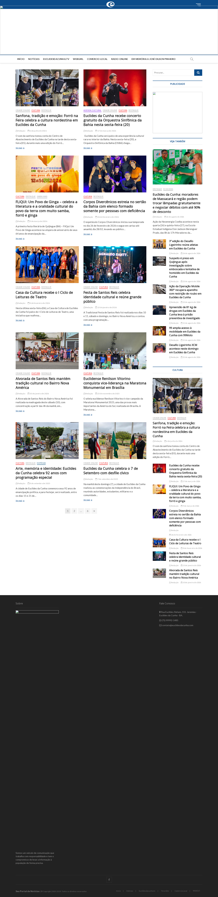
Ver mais (23, 148)
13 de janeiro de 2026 (107, 307)
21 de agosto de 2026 (191, 323)
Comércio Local (181, 891)
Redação (21, 131)
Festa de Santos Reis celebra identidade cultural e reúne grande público (112, 297)
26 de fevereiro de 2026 (108, 217)
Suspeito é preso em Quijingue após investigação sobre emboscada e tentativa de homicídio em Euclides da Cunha (184, 267)
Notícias (33, 59)
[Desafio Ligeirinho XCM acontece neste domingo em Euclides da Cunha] (159, 348)
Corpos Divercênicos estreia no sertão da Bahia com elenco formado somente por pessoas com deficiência (114, 206)
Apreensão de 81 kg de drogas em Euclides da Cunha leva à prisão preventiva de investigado (184, 312)
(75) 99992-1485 (169, 620)
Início (21, 59)
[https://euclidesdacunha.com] (111, 1)
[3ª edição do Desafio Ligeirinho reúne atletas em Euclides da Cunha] (159, 244)
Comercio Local (97, 59)
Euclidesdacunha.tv (147, 891)
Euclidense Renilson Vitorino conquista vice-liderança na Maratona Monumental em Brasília (114, 383)
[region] (177, 112)
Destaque (46, 110)
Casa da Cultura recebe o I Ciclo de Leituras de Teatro (44, 294)
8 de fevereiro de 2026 (39, 303)
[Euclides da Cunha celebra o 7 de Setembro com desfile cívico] (115, 440)
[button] (109, 30)
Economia (168, 189)
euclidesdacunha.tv (56, 59)
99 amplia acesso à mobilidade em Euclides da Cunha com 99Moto (184, 331)
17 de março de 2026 (106, 131)
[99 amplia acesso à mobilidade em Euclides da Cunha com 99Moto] (159, 331)
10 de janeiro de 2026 (39, 393)
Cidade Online (23, 110)
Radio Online (119, 59)
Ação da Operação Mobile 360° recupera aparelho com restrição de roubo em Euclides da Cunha (185, 291)
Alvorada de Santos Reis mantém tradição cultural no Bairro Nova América (43, 383)
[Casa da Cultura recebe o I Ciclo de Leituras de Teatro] (47, 264)
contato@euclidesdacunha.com (177, 625)
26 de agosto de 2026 (175, 217)
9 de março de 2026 (38, 221)
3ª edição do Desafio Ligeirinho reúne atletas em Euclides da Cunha (183, 244)
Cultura (35, 110)
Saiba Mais (42, 196)
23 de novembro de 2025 (108, 393)
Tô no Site (165, 891)
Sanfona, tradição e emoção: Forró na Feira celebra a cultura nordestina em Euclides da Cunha (47, 120)
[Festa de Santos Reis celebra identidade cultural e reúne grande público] (115, 264)
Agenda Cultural (92, 110)
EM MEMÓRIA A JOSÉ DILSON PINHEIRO (154, 59)
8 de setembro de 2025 (39, 483)
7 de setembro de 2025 (107, 479)
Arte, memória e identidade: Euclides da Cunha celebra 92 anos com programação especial (46, 473)
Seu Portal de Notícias (28, 891)
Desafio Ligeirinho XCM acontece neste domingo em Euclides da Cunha (184, 348)
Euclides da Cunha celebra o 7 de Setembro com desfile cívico (110, 470)
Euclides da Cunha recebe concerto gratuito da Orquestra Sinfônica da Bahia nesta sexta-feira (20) (112, 120)
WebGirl (78, 59)
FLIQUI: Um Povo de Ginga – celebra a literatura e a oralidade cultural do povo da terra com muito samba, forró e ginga (46, 208)
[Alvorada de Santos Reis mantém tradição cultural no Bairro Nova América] (47, 350)
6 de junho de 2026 (38, 131)
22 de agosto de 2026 (191, 281)
